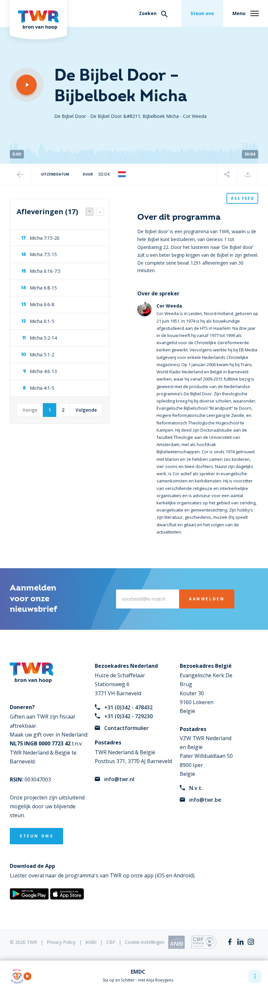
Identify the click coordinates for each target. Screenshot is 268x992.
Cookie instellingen (144, 942)
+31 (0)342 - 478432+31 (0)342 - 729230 (128, 712)
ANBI (90, 942)
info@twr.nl (119, 779)
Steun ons (202, 13)
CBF (110, 942)
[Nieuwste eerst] (89, 212)
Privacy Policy (61, 942)
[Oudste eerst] (100, 212)
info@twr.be (205, 799)
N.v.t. (196, 788)
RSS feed (242, 198)
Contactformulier (126, 728)
